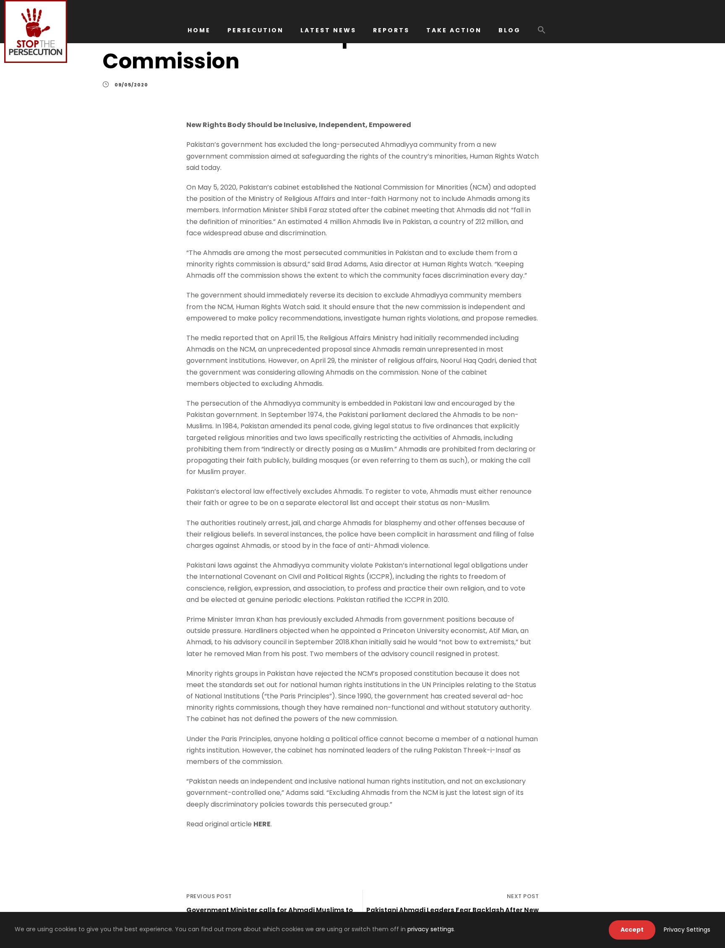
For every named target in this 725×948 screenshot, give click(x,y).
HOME (199, 30)
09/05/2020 (131, 84)
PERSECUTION (255, 30)
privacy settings (430, 929)
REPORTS (391, 30)
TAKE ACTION (454, 30)
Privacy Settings (687, 929)
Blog (509, 30)
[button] (541, 34)
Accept (632, 929)
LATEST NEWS (328, 30)
